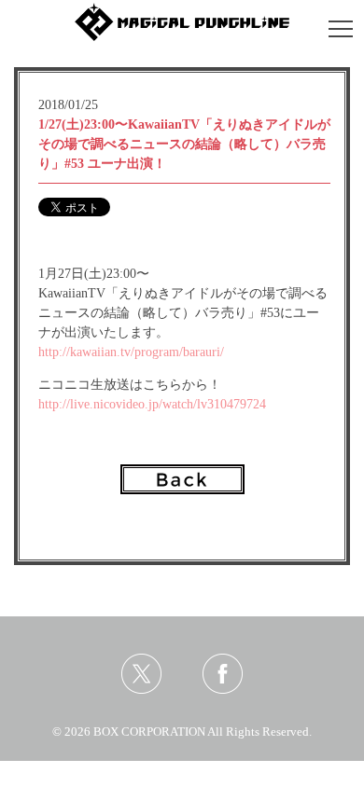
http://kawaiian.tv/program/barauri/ (131, 352)
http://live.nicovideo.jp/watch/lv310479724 (152, 404)
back (182, 479)
